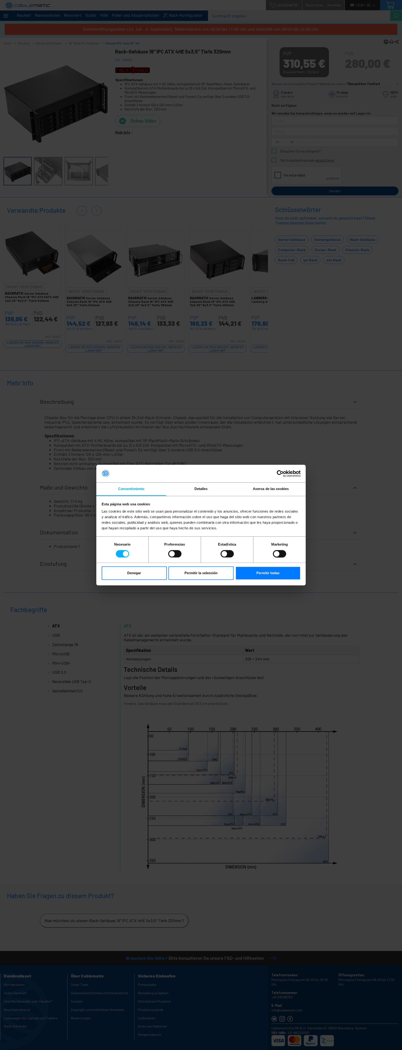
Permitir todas (267, 573)
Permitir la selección (201, 573)
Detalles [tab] (201, 489)
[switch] (174, 553)
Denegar (134, 573)
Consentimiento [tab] (131, 489)
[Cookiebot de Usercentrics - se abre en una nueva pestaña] (280, 473)
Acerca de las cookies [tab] (271, 489)
